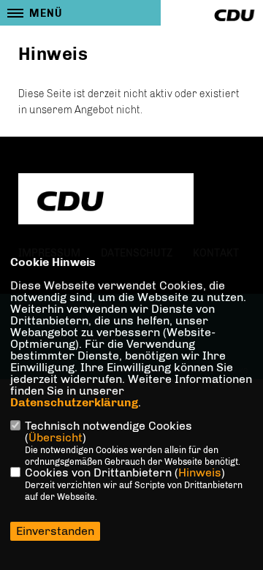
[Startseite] (106, 200)
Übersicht (55, 437)
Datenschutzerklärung (74, 402)
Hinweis (199, 472)
